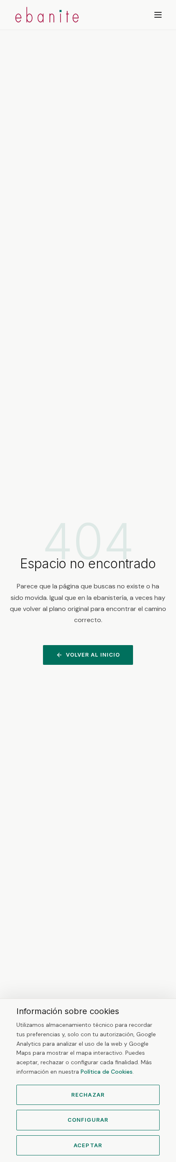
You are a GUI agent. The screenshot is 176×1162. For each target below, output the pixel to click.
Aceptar (88, 1145)
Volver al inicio (93, 654)
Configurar (88, 1119)
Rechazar (87, 1094)
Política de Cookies (107, 1071)
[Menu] (158, 15)
